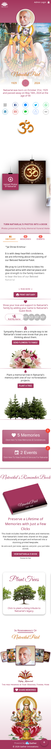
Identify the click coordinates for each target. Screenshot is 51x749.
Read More (25, 289)
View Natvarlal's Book (25, 554)
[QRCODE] (5, 105)
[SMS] (25, 112)
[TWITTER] (36, 105)
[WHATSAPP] (46, 105)
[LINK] (46, 112)
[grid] (25, 189)
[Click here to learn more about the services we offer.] (25, 676)
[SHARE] (36, 112)
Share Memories (27, 690)
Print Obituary (27, 295)
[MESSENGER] (25, 105)
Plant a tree (25, 386)
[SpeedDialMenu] (44, 742)
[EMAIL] (15, 112)
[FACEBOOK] (15, 105)
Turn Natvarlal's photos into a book (25, 224)
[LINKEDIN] (5, 112)
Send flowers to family (25, 342)
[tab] (10, 238)
